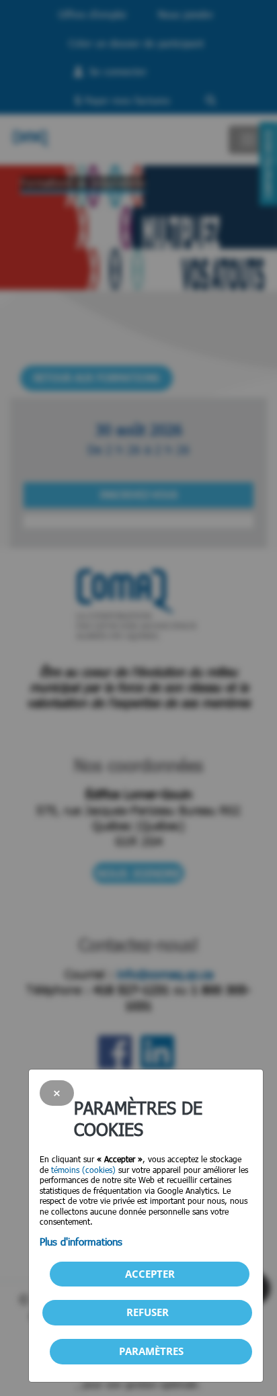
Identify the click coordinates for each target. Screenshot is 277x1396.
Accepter (150, 1273)
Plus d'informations (81, 1241)
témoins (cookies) (83, 1169)
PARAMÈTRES (151, 1351)
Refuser (147, 1312)
